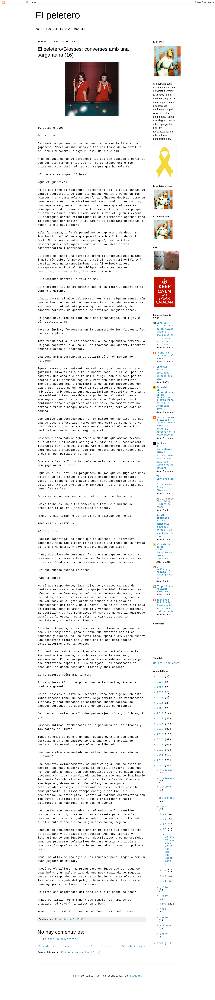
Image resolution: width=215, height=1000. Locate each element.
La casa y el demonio (164, 357)
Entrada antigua (133, 946)
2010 (161, 760)
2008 (161, 943)
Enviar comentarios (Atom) (81, 952)
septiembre (166, 798)
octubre (165, 786)
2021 (161, 702)
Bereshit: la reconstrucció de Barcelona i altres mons (165, 394)
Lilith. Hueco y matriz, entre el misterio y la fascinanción (165, 429)
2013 (161, 744)
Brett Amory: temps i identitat (164, 555)
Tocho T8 (162, 352)
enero (164, 934)
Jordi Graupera (162, 517)
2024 (161, 687)
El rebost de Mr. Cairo (163, 547)
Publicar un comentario (59, 939)
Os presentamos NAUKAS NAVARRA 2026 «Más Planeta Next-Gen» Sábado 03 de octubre (164, 457)
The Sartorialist (165, 479)
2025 (161, 682)
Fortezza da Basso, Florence (164, 487)
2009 (161, 765)
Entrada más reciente (54, 946)
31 (165, 814)
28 (165, 824)
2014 (161, 739)
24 (165, 881)
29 (165, 819)
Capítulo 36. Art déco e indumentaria (164, 608)
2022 (161, 697)
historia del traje (163, 601)
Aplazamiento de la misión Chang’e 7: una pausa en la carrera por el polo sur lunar (164, 335)
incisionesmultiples (165, 418)
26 (165, 870)
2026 (161, 676)
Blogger (135, 975)
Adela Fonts (164, 591)
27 (165, 829)
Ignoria (161, 367)
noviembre (167, 778)
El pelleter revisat (165, 587)
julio (164, 887)
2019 (161, 713)
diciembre (167, 770)
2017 (161, 723)
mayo (164, 904)
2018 (161, 718)
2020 (161, 708)
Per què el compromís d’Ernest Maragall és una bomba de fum (164, 528)
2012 (161, 750)
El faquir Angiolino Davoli (162, 406)
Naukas (161, 443)
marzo (164, 917)
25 (165, 875)
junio (164, 895)
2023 (161, 692)
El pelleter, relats (163, 570)
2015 (161, 734)
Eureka (161, 323)
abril (164, 909)
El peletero (57, 15)
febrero (165, 925)
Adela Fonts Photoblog (165, 500)
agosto (164, 806)
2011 (161, 755)
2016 (161, 729)
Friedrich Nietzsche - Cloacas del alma (164, 374)
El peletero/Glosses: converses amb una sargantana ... (168, 849)
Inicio (95, 946)
